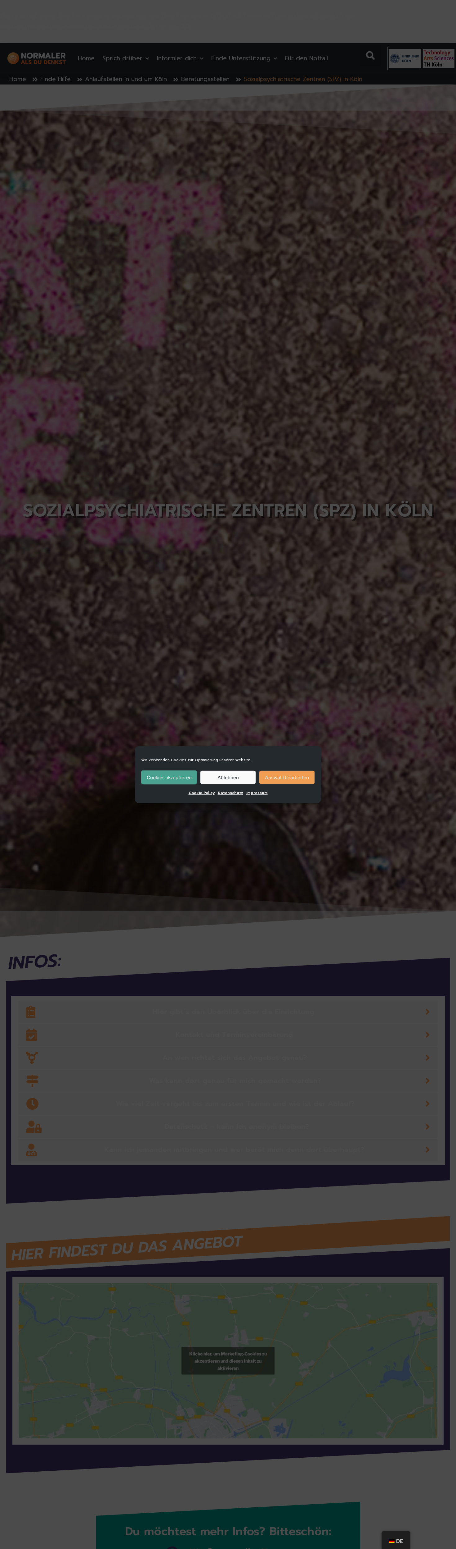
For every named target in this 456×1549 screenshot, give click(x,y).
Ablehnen (228, 777)
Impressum (257, 793)
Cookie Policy (202, 793)
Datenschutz (230, 793)
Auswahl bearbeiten (287, 777)
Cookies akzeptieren (169, 777)
